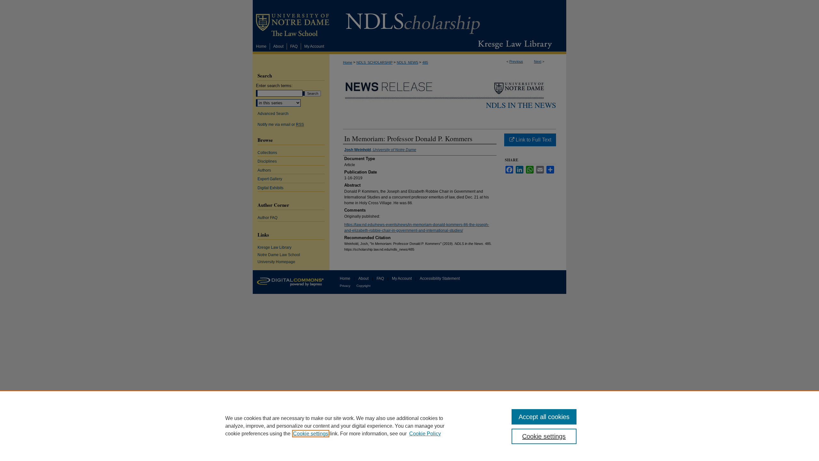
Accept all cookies (544, 416)
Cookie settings (310, 433)
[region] (409, 426)
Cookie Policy (425, 433)
